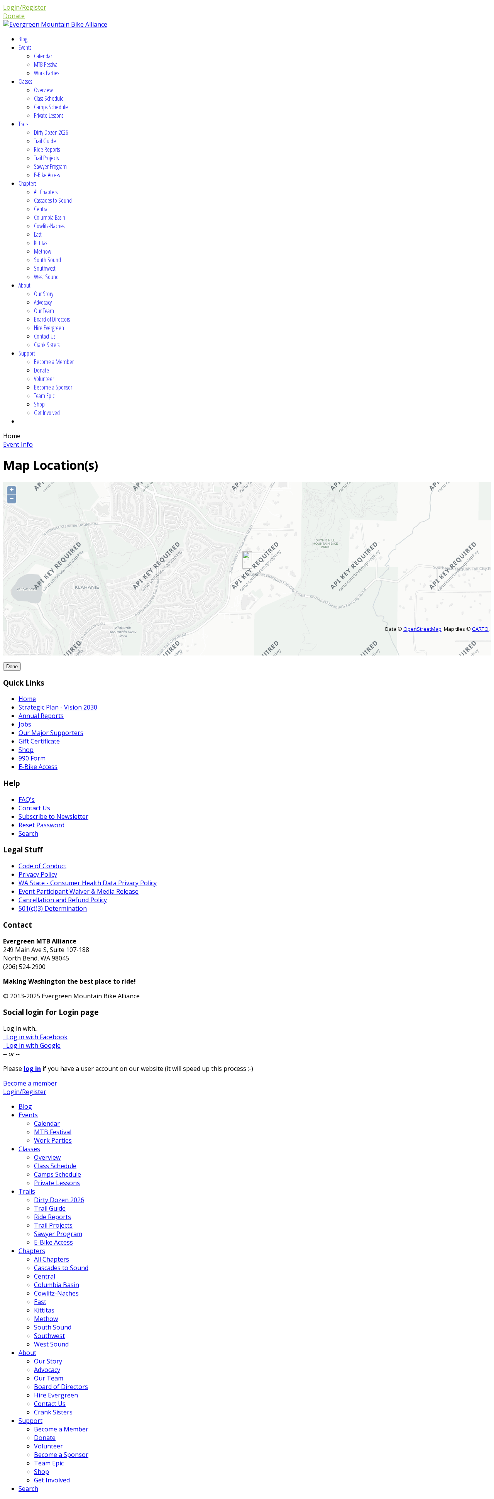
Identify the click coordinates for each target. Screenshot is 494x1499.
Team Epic (44, 395)
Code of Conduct (42, 866)
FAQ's (27, 799)
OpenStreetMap (422, 628)
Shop (39, 404)
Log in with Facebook (35, 1037)
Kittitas (40, 243)
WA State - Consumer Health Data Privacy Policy (88, 883)
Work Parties (46, 73)
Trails (23, 124)
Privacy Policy (38, 874)
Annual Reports (41, 715)
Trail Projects (46, 158)
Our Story (43, 294)
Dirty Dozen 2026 (51, 132)
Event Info (18, 444)
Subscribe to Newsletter (53, 816)
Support (27, 353)
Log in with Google (32, 1045)
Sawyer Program (50, 166)
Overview (43, 90)
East (38, 234)
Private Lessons (48, 115)
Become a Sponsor (53, 387)
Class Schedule (49, 98)
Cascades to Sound (53, 200)
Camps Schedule (51, 107)
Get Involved (47, 412)
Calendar (43, 56)
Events (25, 47)
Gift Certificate (39, 741)
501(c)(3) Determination (53, 908)
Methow (42, 251)
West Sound (46, 277)
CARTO (480, 628)
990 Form (32, 758)
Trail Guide (45, 141)
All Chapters (46, 192)
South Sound (47, 260)
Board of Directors (52, 319)
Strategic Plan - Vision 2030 (58, 707)
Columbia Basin (49, 217)
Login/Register (24, 7)
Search (28, 833)
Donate (14, 16)
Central (41, 209)
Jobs (25, 724)
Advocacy (43, 302)
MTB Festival (46, 64)
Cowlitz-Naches (49, 226)
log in (32, 1068)
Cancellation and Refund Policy (63, 900)
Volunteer (44, 378)
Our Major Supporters (51, 732)
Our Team (44, 311)
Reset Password (41, 825)
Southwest (45, 268)
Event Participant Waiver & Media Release (79, 891)
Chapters (27, 183)
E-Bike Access (47, 175)
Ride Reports (47, 149)
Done (12, 666)
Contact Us (44, 336)
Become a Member (54, 361)
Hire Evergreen (49, 328)
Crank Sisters (46, 344)
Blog (23, 39)
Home (27, 698)
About (24, 285)
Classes (25, 81)
